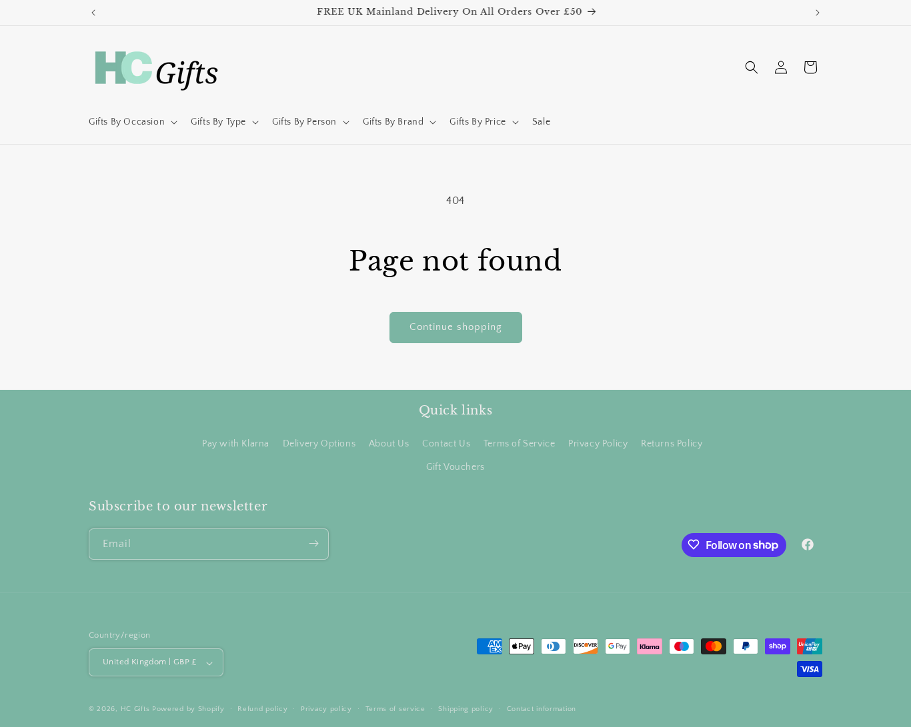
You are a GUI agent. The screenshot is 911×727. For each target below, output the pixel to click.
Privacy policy (326, 709)
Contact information (541, 709)
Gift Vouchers (455, 467)
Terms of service (395, 709)
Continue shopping (455, 327)
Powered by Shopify (188, 710)
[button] (132, 122)
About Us (389, 443)
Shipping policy (466, 709)
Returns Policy (671, 443)
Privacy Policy (598, 443)
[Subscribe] (313, 543)
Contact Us (446, 443)
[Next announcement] (817, 12)
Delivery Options (319, 443)
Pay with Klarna (235, 443)
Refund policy (262, 709)
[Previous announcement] (93, 12)
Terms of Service (520, 443)
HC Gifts (135, 710)
